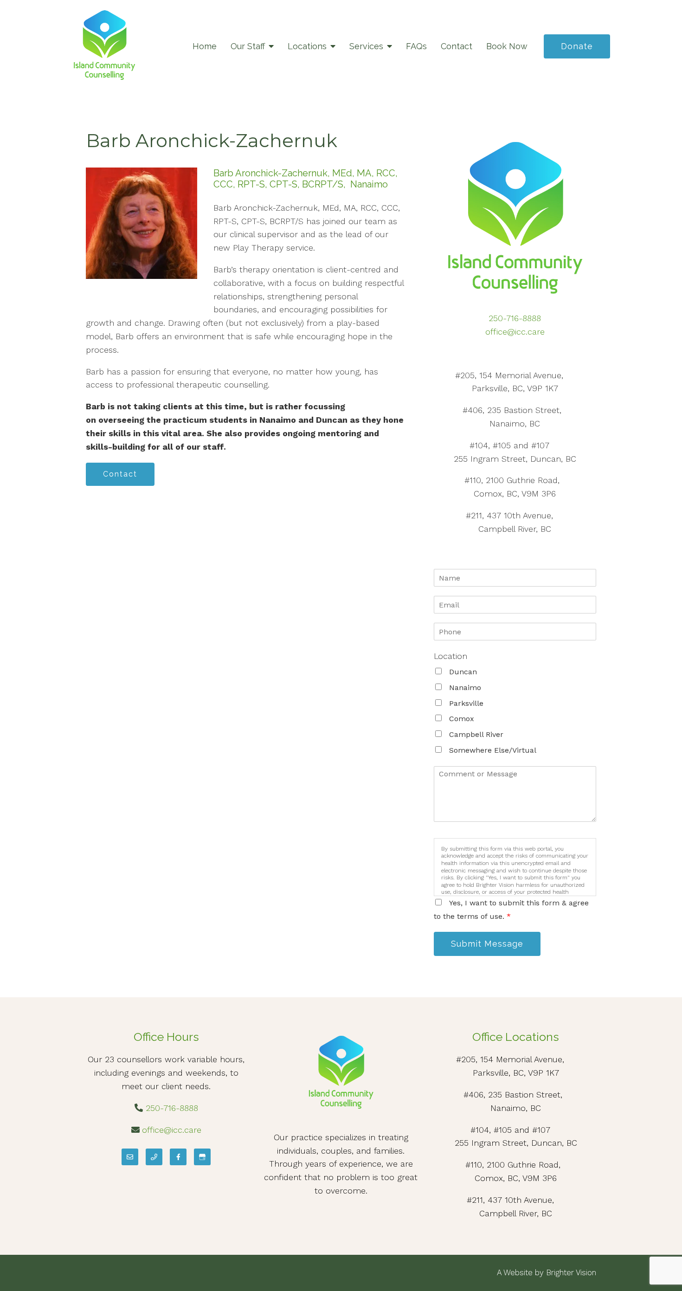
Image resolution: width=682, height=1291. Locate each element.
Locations (307, 46)
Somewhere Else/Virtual (492, 750)
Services (366, 46)
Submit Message (487, 944)
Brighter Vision (571, 1272)
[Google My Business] (202, 1157)
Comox (461, 718)
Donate (577, 46)
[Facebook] (178, 1157)
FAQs (416, 46)
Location (450, 656)
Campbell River (476, 734)
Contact (456, 46)
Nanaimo (465, 687)
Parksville (466, 703)
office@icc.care (515, 331)
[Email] (130, 1157)
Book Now (507, 46)
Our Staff (248, 46)
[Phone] (154, 1157)
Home (205, 46)
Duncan (463, 671)
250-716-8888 (515, 318)
